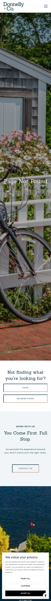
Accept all (25, 593)
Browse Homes (25, 399)
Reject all (25, 579)
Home (26, 388)
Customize (25, 586)
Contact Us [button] (25, 468)
